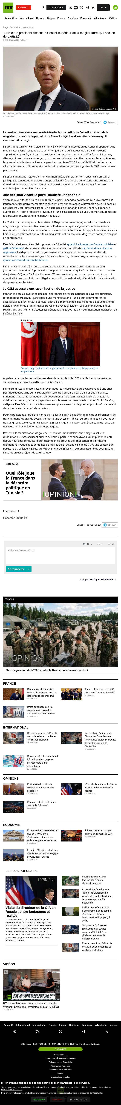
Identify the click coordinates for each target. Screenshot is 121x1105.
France (61, 18)
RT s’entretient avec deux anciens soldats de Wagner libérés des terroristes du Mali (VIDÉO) (31, 1005)
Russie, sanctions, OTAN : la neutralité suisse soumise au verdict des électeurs (42, 736)
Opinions (73, 18)
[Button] (115, 7)
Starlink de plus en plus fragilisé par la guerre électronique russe (94, 880)
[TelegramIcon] (87, 7)
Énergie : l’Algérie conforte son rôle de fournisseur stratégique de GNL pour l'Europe (42, 853)
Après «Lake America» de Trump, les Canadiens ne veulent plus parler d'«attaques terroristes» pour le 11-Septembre (100, 740)
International (27, 18)
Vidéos (113, 18)
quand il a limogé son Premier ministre (90, 244)
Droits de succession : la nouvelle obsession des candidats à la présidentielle (41, 710)
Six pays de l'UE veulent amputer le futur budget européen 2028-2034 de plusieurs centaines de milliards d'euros (94, 932)
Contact (60, 1073)
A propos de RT (60, 1055)
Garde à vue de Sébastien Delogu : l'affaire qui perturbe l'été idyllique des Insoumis (41, 692)
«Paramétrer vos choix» (11, 1089)
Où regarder (56, 7)
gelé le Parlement (13, 248)
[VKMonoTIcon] (70, 7)
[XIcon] (81, 7)
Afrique (50, 18)
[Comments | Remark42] (60, 562)
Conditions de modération (60, 1070)
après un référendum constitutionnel (25, 260)
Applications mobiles (60, 1077)
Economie (85, 18)
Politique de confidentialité (60, 1062)
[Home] (8, 8)
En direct (23, 7)
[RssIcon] (92, 7)
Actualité (9, 18)
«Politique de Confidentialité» (90, 1093)
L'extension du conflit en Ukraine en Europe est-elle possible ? (40, 787)
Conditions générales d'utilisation (60, 1058)
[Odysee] (75, 7)
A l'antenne (100, 18)
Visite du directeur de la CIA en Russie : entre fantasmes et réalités (101, 787)
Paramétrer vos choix (60, 1066)
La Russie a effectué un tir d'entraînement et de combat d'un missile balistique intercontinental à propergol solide (96, 914)
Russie (40, 18)
